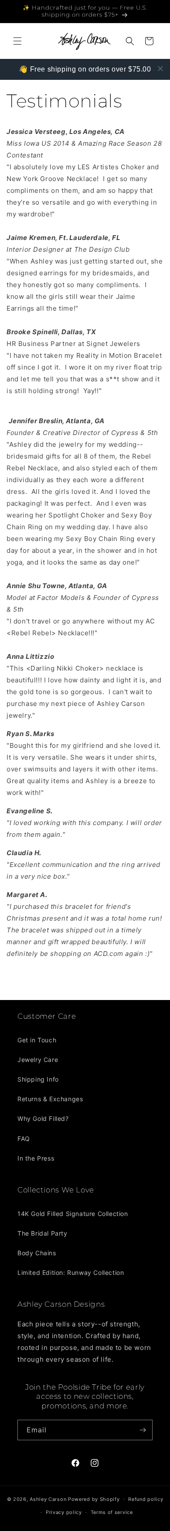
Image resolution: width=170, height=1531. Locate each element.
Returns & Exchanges (50, 1099)
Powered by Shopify (94, 1499)
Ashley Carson (48, 1499)
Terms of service (112, 1512)
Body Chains (36, 1253)
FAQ (23, 1138)
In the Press (35, 1158)
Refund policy (145, 1499)
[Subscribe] (142, 1430)
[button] (17, 41)
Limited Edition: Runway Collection (70, 1272)
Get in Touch (36, 1040)
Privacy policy (64, 1512)
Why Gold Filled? (43, 1118)
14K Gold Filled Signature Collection (72, 1213)
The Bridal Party (42, 1233)
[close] (160, 68)
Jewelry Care (37, 1059)
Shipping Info (38, 1079)
